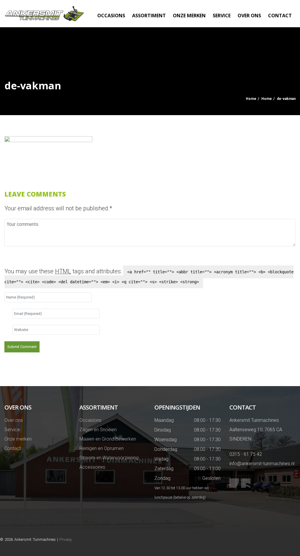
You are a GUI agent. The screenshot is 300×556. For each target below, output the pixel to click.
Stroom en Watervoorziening (109, 458)
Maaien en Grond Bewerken (107, 439)
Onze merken (189, 15)
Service (222, 15)
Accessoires (92, 467)
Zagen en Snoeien (98, 429)
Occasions (111, 15)
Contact (280, 15)
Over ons (249, 15)
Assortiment (149, 15)
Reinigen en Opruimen (101, 448)
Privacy (65, 539)
